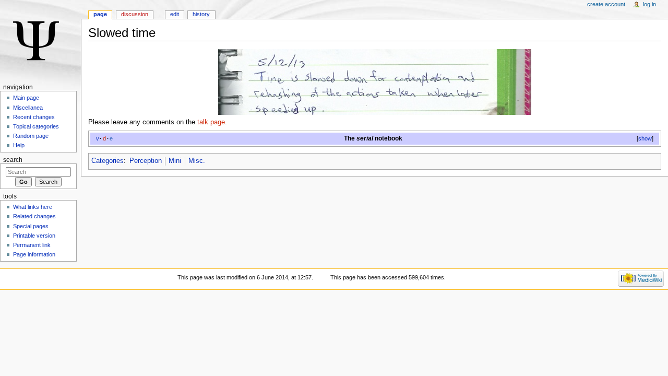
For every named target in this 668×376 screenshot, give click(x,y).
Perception (145, 160)
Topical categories (36, 126)
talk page (211, 122)
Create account (606, 4)
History (201, 14)
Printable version (34, 235)
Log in (649, 4)
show (645, 138)
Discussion (134, 14)
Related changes (34, 216)
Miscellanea (28, 107)
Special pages (31, 226)
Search (12, 160)
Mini (175, 160)
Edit (174, 14)
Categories (107, 160)
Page (100, 14)
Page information (34, 254)
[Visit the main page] (40, 40)
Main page (26, 98)
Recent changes (34, 117)
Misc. (196, 160)
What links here (32, 207)
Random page (31, 136)
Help (19, 145)
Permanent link (32, 245)
